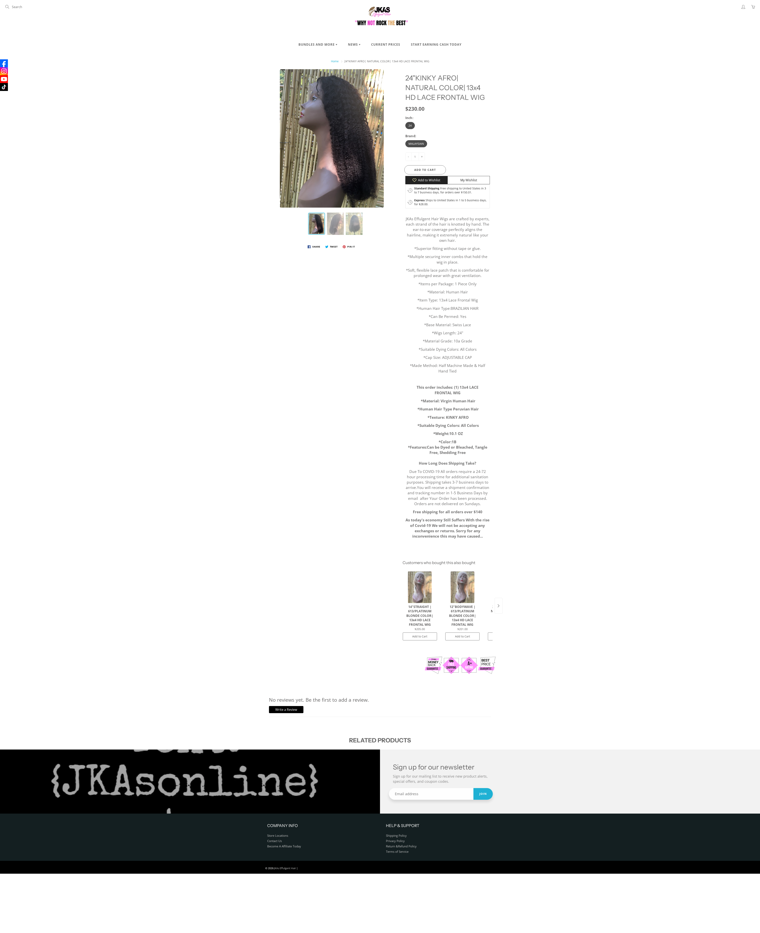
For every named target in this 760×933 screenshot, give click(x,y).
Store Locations (277, 836)
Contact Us (274, 841)
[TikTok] (4, 87)
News (353, 44)
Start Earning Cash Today (436, 44)
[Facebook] (4, 63)
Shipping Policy (396, 836)
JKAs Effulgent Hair (285, 868)
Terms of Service (397, 852)
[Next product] (499, 606)
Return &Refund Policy (401, 846)
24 (410, 125)
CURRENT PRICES (385, 44)
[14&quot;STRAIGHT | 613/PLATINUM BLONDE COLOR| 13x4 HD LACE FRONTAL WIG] (420, 587)
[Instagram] (4, 71)
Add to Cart (419, 636)
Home (335, 61)
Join (483, 794)
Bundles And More (317, 44)
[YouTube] (4, 79)
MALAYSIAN (416, 144)
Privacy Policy (395, 841)
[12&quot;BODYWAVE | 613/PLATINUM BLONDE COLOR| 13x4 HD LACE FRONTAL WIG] (462, 587)
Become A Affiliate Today (284, 846)
